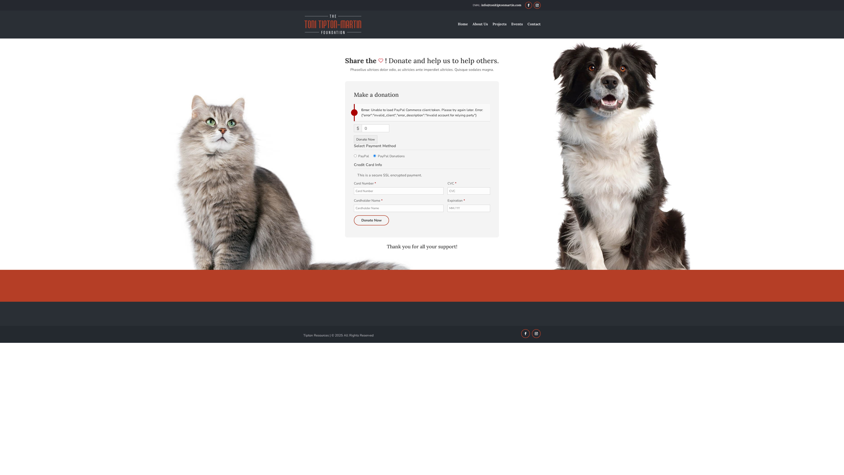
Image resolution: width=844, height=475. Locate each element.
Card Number (365, 183)
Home (463, 24)
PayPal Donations (391, 156)
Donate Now (365, 139)
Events (517, 24)
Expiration (456, 200)
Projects (500, 24)
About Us (480, 24)
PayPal (363, 156)
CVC (452, 183)
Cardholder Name (368, 200)
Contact (534, 24)
